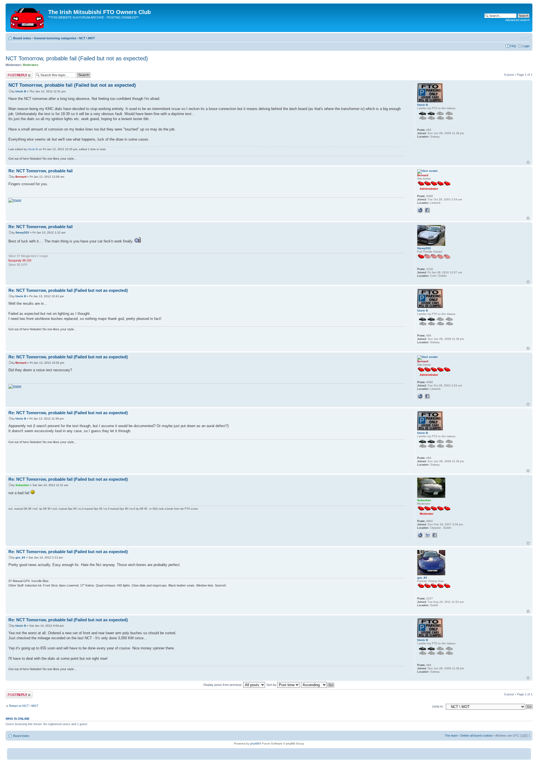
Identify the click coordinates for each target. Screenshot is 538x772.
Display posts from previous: (223, 684)
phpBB (254, 743)
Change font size (525, 37)
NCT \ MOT (87, 38)
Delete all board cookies (476, 735)
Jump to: (438, 706)
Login (526, 46)
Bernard (20, 176)
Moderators (30, 65)
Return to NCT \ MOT (23, 705)
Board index (22, 38)
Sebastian (22, 485)
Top (528, 162)
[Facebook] (427, 210)
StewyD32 (22, 232)
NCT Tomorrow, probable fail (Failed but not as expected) (77, 58)
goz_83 (20, 557)
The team (451, 735)
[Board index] (27, 18)
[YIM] (427, 535)
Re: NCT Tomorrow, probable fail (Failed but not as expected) (68, 290)
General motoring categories (55, 38)
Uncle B (20, 91)
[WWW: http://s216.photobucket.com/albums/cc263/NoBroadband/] (420, 210)
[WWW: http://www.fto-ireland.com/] (420, 535)
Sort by (271, 684)
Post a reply (14, 73)
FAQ (513, 46)
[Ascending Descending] (318, 684)
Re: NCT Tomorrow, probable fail (40, 170)
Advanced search (517, 20)
